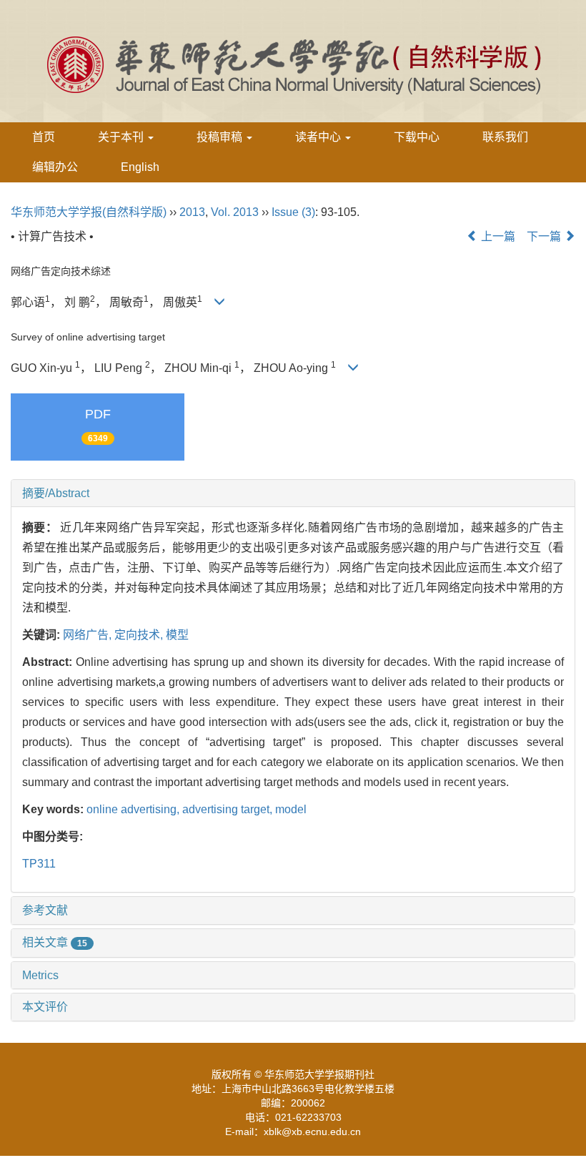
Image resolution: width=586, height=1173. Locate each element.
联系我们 (505, 137)
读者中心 (319, 137)
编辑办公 (55, 167)
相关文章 (54, 942)
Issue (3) (293, 212)
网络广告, (88, 635)
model (291, 809)
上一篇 (496, 236)
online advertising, (134, 809)
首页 (43, 137)
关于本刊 (122, 137)
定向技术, (140, 635)
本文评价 (45, 1007)
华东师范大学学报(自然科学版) (89, 212)
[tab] (293, 493)
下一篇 (545, 236)
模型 (177, 635)
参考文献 (45, 910)
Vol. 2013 (235, 212)
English (140, 167)
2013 (192, 212)
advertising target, (228, 809)
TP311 (39, 864)
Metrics (40, 975)
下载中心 (417, 137)
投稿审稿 (221, 137)
